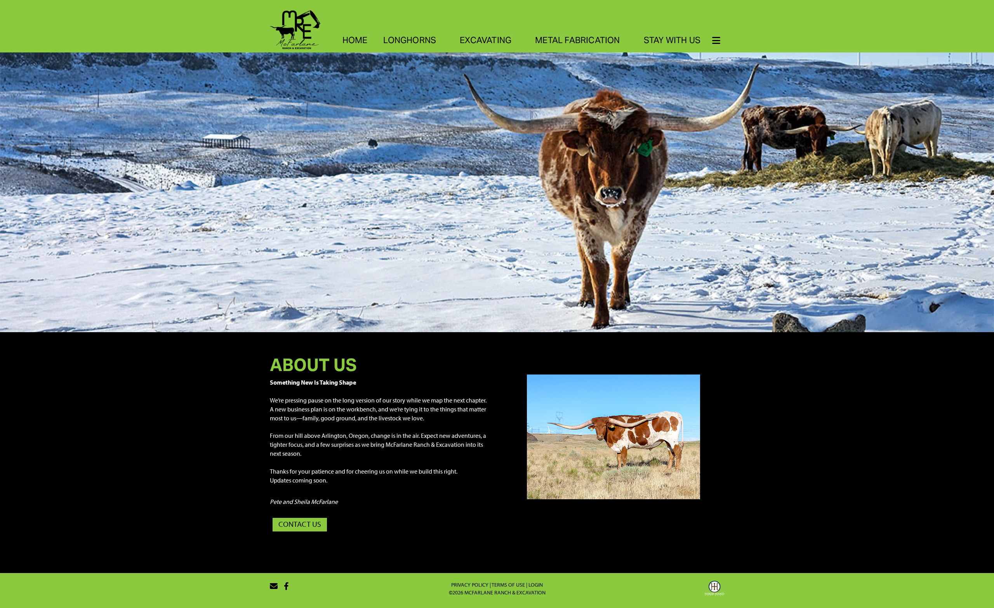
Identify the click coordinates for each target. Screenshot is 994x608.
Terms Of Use (508, 584)
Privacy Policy (469, 584)
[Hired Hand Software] (714, 589)
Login (535, 584)
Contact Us (299, 524)
